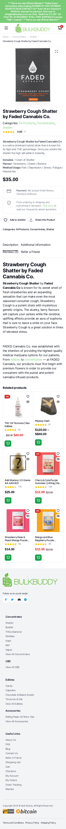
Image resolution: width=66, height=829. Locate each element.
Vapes (9, 649)
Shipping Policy (48, 822)
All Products (27, 123)
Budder (9, 627)
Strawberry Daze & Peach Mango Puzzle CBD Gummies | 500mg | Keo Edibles (18, 542)
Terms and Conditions (13, 822)
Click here (48, 205)
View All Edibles (14, 703)
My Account (12, 775)
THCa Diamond (14, 631)
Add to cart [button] (8, 500)
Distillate (10, 636)
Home (6, 36)
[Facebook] (6, 599)
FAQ (8, 744)
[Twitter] (12, 599)
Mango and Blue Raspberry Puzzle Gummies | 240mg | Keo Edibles (48, 542)
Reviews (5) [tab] (10, 252)
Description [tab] (10, 244)
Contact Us (12, 753)
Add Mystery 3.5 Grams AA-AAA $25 (17, 482)
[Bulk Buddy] (33, 28)
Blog (8, 748)
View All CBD (12, 667)
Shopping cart (13, 762)
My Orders (11, 780)
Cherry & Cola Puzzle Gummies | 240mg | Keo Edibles (48, 483)
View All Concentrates (18, 654)
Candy (9, 685)
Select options (8, 443)
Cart (8, 766)
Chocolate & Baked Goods (20, 694)
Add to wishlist (5, 220)
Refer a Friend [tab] (30, 252)
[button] (56, 51)
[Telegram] (25, 599)
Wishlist (10, 789)
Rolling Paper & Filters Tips (20, 716)
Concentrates (19, 36)
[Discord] (19, 599)
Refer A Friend (13, 757)
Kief (8, 645)
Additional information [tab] (35, 244)
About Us (11, 739)
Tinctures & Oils (14, 699)
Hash (8, 640)
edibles (15, 359)
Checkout (11, 771)
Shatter (33, 36)
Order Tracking (14, 784)
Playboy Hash (42, 420)
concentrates (33, 359)
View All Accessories (17, 721)
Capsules (10, 690)
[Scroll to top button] (60, 812)
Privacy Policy (32, 822)
